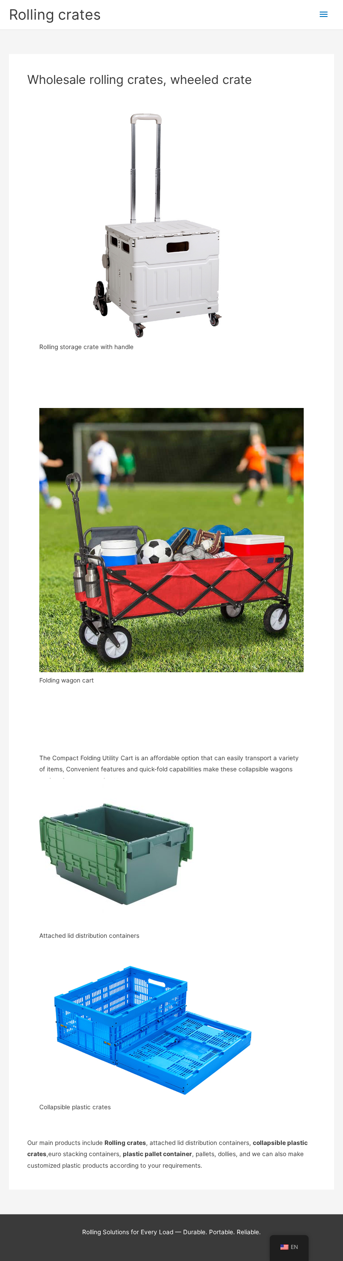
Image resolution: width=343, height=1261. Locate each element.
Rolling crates (55, 14)
